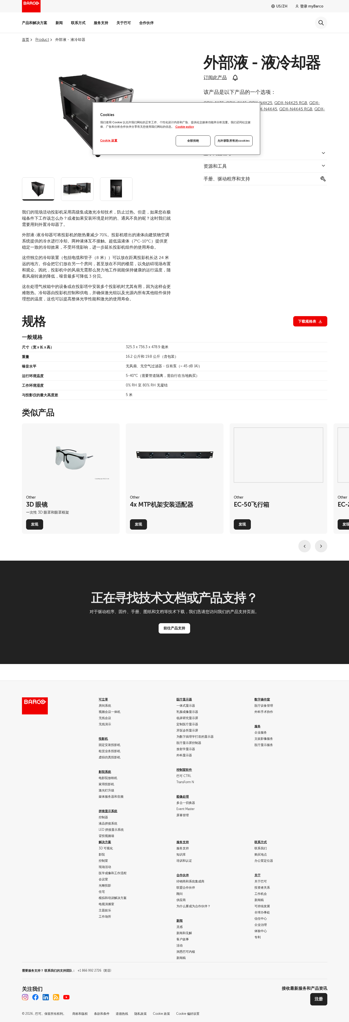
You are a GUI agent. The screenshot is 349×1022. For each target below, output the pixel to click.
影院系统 (105, 772)
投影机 (103, 739)
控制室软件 (184, 770)
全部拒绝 (193, 140)
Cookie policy (184, 126)
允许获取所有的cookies (234, 140)
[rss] (56, 997)
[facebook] (35, 997)
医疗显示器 (184, 699)
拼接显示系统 (108, 811)
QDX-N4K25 (260, 103)
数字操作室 (262, 699)
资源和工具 (215, 166)
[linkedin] (46, 997)
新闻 (59, 23)
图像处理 (182, 796)
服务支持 (101, 23)
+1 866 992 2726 (94, 970)
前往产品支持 (174, 628)
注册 (319, 999)
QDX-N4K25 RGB (290, 103)
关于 (257, 875)
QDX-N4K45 (265, 109)
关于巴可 (124, 23)
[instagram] (25, 997)
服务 (257, 726)
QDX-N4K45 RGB (295, 109)
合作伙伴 (146, 23)
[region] (176, 128)
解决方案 (105, 842)
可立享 (103, 699)
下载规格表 (307, 321)
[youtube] (66, 997)
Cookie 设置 (109, 140)
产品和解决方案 (34, 23)
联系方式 (78, 23)
